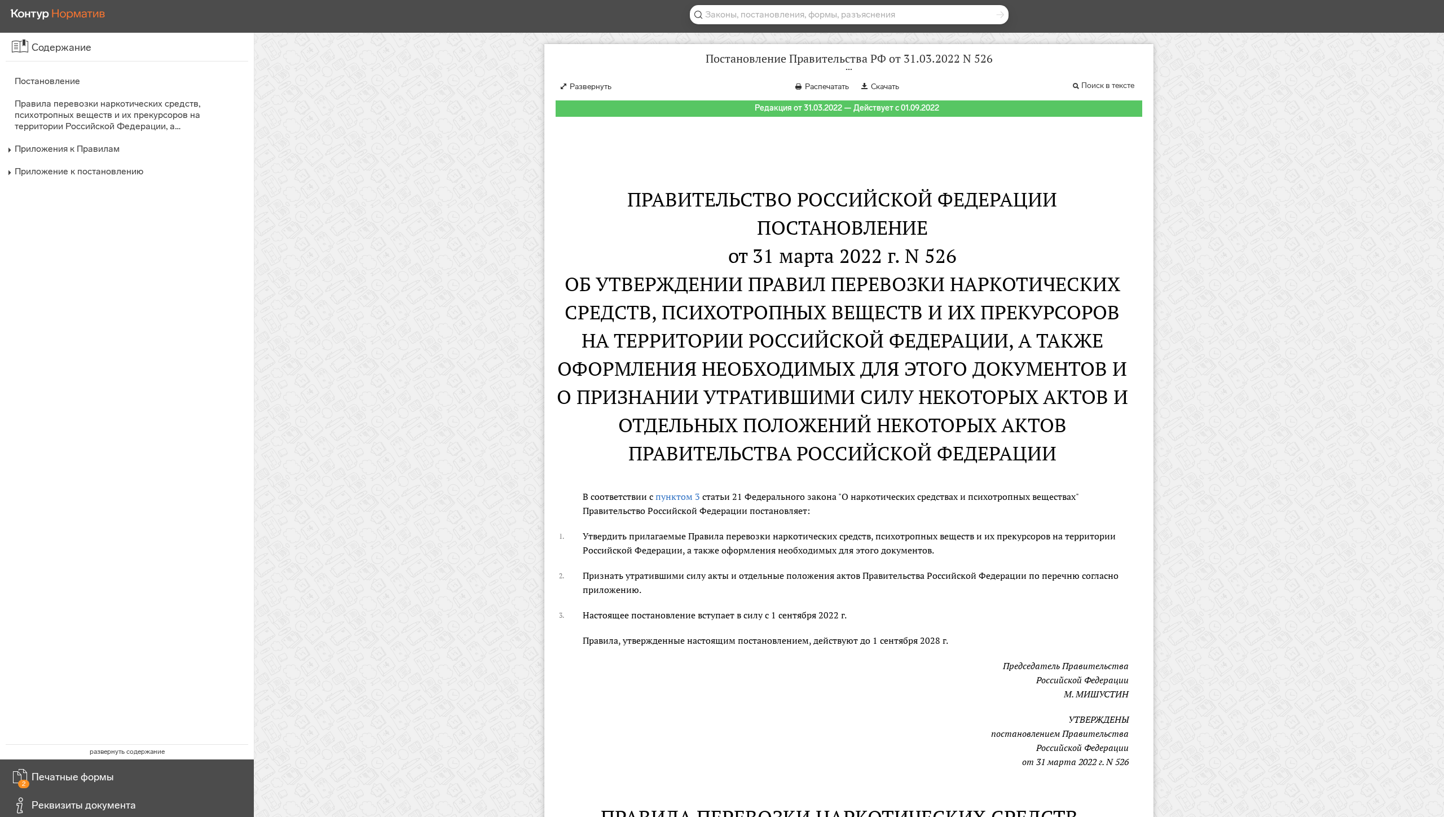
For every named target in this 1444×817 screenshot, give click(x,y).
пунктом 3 (677, 496)
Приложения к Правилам (67, 148)
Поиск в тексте (1107, 85)
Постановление (47, 81)
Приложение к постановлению (79, 171)
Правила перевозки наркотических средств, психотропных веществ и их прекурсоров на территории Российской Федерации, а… (107, 114)
